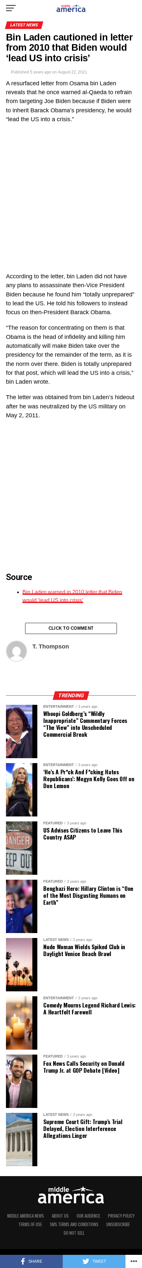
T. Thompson (50, 646)
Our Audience (88, 1216)
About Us (60, 1216)
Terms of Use (30, 1224)
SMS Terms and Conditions (74, 1224)
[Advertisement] (71, 201)
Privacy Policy (121, 1216)
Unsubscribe (118, 1224)
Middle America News (25, 1216)
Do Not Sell (74, 1233)
